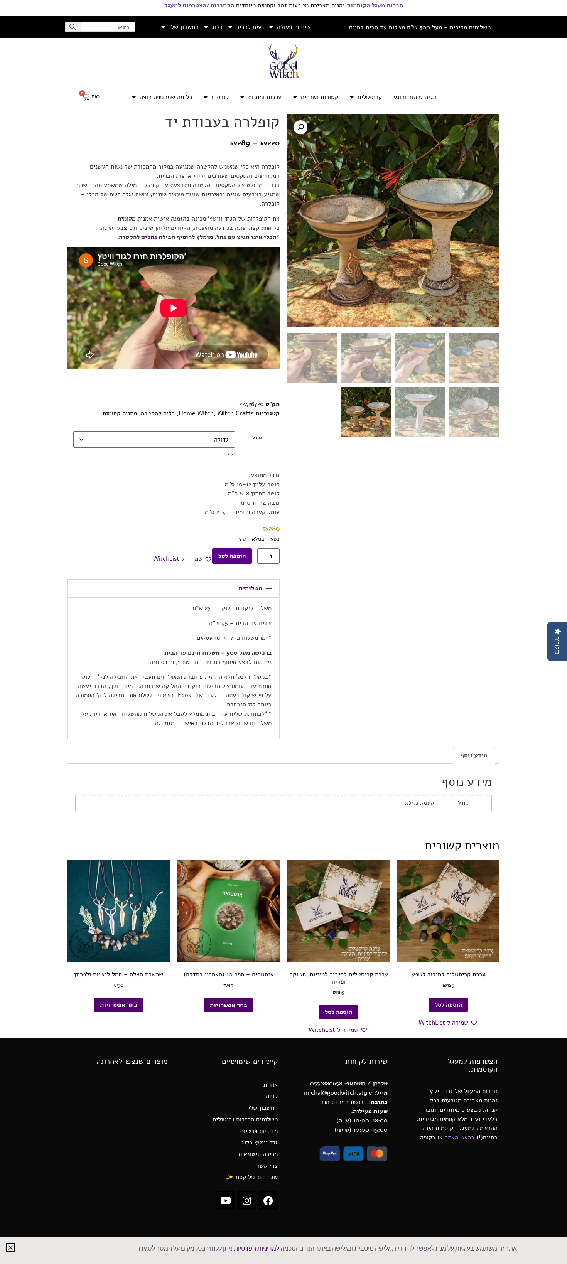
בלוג (217, 27)
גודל (257, 437)
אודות (270, 1084)
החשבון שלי (184, 27)
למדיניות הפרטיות (256, 1248)
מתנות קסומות (120, 413)
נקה (231, 453)
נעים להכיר (250, 27)
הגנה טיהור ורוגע (415, 97)
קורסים (220, 97)
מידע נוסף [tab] (474, 755)
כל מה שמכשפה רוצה (166, 97)
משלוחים (250, 588)
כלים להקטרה (158, 413)
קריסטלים (370, 97)
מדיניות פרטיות (259, 1131)
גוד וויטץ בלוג (259, 1142)
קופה (272, 1096)
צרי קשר (267, 1165)
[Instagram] (246, 1200)
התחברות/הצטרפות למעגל (199, 5)
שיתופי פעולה (293, 27)
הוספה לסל (232, 556)
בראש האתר (459, 1137)
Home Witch (196, 413)
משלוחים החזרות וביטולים (245, 1119)
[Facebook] (268, 1200)
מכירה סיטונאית (258, 1154)
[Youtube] (225, 1200)
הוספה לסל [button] (448, 1005)
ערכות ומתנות (265, 97)
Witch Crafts (235, 413)
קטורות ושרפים (319, 97)
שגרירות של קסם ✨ (252, 1177)
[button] (300, 127)
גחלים (149, 237)
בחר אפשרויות (228, 1005)
